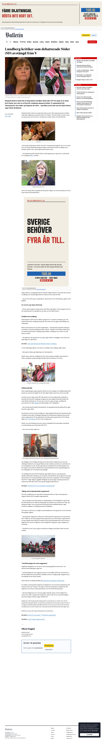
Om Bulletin (68, 728)
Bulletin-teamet (69, 730)
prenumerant (38, 648)
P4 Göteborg (31, 419)
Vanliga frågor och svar (71, 734)
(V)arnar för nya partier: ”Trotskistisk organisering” (41, 615)
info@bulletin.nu (13, 736)
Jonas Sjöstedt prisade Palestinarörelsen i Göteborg (42, 344)
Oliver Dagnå (8, 116)
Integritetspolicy (69, 732)
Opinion (61, 42)
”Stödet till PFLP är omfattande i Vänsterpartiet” (41, 486)
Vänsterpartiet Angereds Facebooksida (53, 580)
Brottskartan (92, 42)
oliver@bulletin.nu (26, 636)
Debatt (47, 42)
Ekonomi (35, 42)
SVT (32, 155)
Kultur (72, 42)
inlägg (36, 403)
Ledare (42, 42)
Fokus (67, 42)
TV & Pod (22, 42)
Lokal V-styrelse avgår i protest (36, 619)
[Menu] (7, 42)
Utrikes (29, 42)
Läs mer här (94, 730)
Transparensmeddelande (19, 29)
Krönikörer (54, 42)
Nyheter (15, 42)
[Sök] (10, 42)
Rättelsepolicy (69, 736)
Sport (77, 42)
